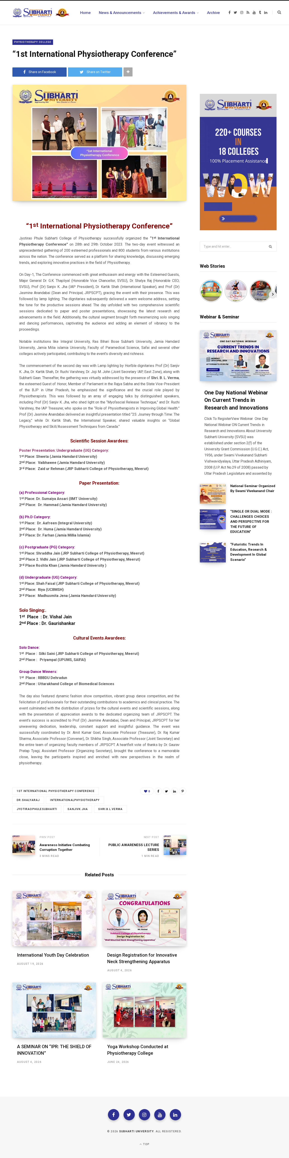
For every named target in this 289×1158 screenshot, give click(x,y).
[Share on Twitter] (166, 791)
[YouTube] (159, 1114)
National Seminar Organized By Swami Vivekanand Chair (252, 488)
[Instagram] (144, 1114)
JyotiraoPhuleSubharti (37, 809)
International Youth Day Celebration (53, 955)
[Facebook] (113, 1114)
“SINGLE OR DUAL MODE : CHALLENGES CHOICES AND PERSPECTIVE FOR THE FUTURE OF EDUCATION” (251, 521)
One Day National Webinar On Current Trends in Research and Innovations (236, 400)
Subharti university (136, 1131)
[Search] (276, 12)
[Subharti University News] (40, 12)
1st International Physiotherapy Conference (56, 791)
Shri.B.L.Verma (110, 809)
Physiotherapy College (32, 42)
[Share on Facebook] (158, 791)
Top (145, 1144)
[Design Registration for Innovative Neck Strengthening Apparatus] (144, 918)
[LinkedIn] (174, 791)
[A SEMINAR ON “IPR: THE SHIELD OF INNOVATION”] (54, 1010)
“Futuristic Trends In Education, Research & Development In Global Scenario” (248, 552)
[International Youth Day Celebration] (54, 918)
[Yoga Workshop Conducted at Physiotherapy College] (144, 1010)
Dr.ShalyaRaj (28, 800)
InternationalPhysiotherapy (75, 800)
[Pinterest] (182, 791)
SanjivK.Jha (78, 809)
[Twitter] (129, 1114)
